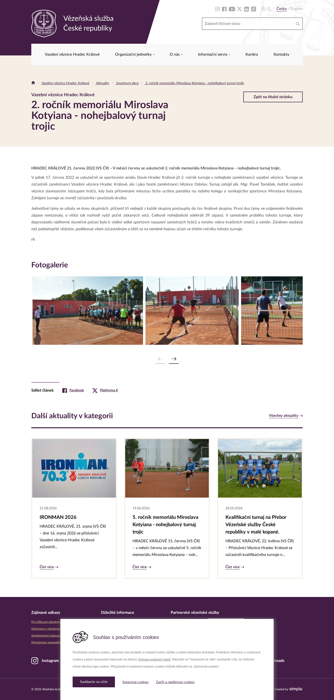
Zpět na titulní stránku (273, 97)
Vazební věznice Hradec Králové (72, 54)
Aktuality (102, 83)
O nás (175, 54)
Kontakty (281, 54)
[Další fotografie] (174, 359)
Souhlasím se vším (94, 682)
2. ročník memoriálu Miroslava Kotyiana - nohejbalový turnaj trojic (194, 83)
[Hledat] (298, 24)
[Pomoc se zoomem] (266, 8)
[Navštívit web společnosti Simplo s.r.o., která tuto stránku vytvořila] (296, 689)
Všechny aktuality (283, 416)
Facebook (76, 390)
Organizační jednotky (134, 54)
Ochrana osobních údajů (154, 659)
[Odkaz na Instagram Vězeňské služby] (217, 8)
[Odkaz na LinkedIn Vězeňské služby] (246, 8)
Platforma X (109, 390)
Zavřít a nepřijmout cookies (175, 682)
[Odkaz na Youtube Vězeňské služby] (232, 8)
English (296, 9)
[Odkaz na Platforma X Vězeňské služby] (239, 8)
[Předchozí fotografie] (160, 359)
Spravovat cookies (135, 682)
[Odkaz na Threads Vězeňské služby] (253, 8)
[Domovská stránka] (33, 83)
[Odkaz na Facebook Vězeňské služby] (224, 8)
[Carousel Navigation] (167, 359)
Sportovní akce (127, 83)
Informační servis (213, 54)
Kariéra (251, 54)
